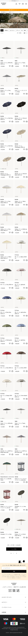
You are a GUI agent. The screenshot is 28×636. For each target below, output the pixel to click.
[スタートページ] (3, 4)
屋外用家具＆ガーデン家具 (6, 12)
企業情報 (4, 612)
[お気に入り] (19, 3)
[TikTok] (18, 590)
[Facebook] (10, 590)
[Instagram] (14, 590)
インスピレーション (6, 607)
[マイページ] (16, 3)
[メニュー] (26, 3)
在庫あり (6, 30)
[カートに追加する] (12, 66)
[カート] (22, 3)
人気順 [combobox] (20, 32)
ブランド (18, 30)
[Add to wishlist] (10, 66)
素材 (25, 30)
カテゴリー (12, 30)
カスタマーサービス (6, 597)
